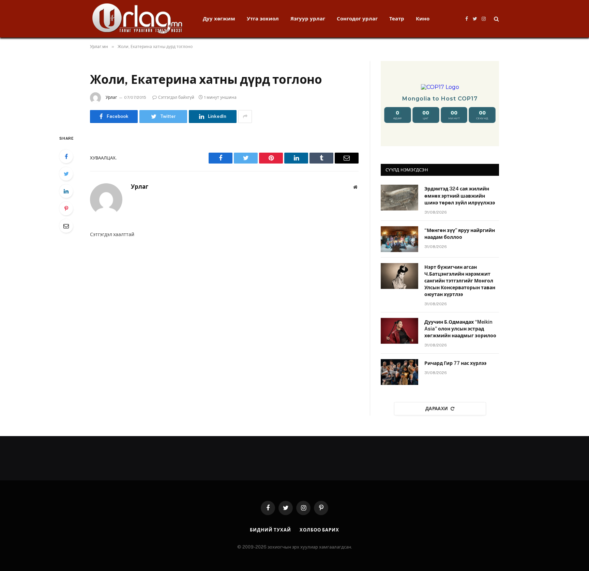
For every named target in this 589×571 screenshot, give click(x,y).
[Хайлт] (496, 19)
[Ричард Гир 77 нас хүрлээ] (399, 372)
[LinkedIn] (66, 191)
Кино (422, 18)
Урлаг (111, 97)
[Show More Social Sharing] (245, 116)
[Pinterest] (66, 208)
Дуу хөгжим (219, 18)
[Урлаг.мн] (137, 18)
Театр (396, 18)
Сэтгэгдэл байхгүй (176, 97)
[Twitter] (66, 174)
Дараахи (436, 408)
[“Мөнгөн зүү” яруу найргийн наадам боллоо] (399, 239)
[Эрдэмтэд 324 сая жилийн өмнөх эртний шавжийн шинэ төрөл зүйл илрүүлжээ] (399, 198)
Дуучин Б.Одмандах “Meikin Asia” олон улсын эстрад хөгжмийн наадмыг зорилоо (460, 328)
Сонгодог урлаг (357, 18)
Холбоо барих (319, 530)
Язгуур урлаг (307, 18)
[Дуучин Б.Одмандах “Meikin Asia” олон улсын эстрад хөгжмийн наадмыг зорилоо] (399, 331)
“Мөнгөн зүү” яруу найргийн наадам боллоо (459, 234)
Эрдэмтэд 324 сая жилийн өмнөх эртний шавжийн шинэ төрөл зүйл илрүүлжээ (459, 195)
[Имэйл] (66, 226)
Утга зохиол (263, 18)
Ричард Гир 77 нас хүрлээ (455, 363)
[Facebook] (66, 156)
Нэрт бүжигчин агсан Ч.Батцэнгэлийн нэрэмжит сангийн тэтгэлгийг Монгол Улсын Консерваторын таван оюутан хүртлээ (459, 280)
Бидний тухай (270, 530)
